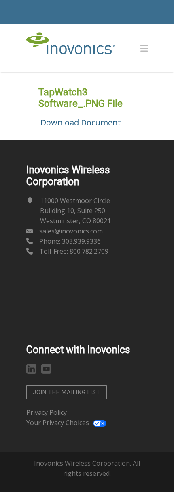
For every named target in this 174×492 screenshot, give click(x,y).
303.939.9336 (81, 241)
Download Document (80, 122)
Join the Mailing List (66, 392)
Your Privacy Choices (57, 422)
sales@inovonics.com (71, 231)
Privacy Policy (46, 412)
